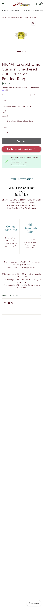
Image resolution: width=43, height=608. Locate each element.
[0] (39, 4)
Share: (4, 303)
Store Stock (27, 10)
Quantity (5, 127)
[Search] (36, 4)
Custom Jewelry (14, 10)
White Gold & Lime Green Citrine (4, 110)
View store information (18, 164)
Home (4, 10)
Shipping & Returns (10, 295)
